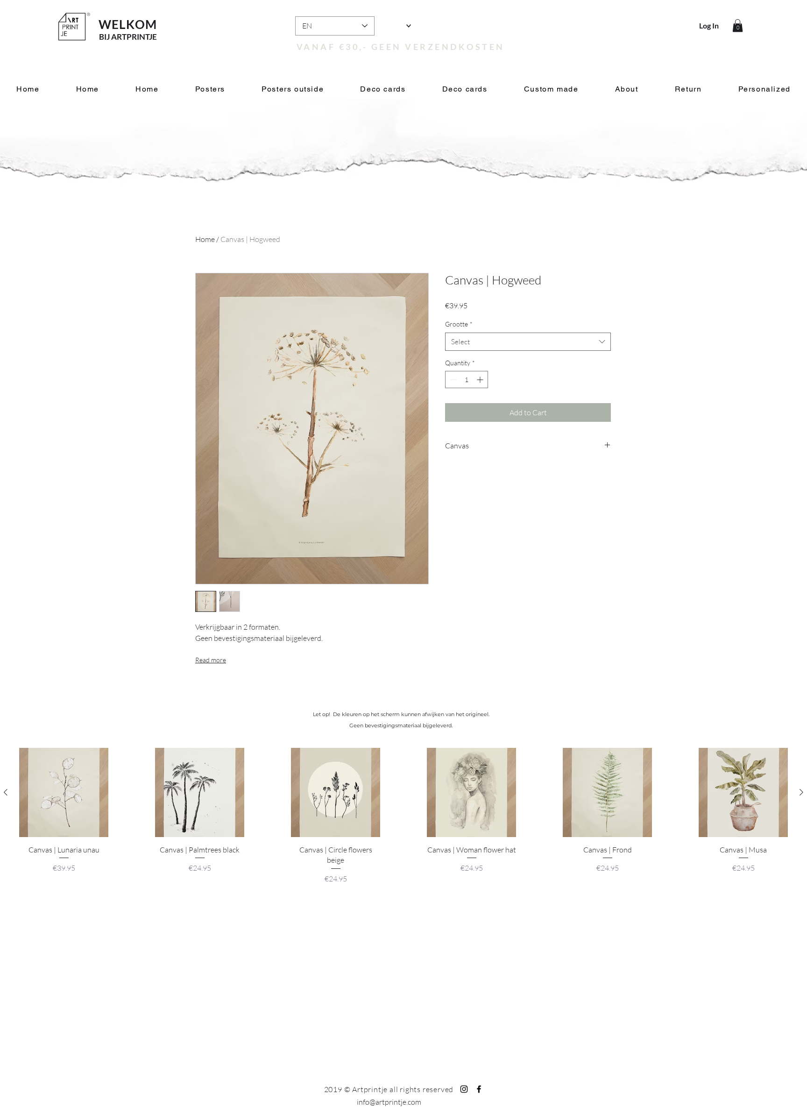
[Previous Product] (5, 792)
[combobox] (528, 342)
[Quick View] (63, 792)
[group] (403, 821)
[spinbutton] (466, 379)
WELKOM (128, 24)
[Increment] (481, 379)
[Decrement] (452, 379)
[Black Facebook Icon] (479, 1089)
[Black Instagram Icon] (464, 1089)
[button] (737, 25)
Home (205, 239)
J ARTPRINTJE (131, 37)
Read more (210, 660)
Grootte (459, 324)
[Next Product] (801, 792)
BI (102, 37)
